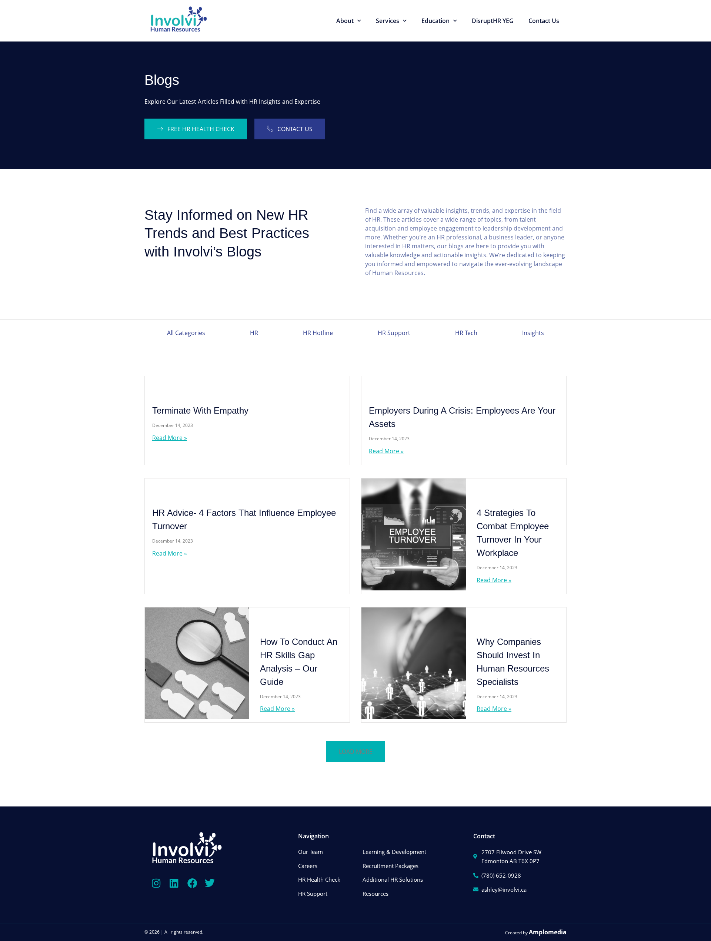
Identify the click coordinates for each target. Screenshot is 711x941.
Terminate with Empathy (200, 410)
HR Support (394, 333)
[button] (355, 751)
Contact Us (543, 21)
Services (387, 21)
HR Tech (466, 333)
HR (254, 333)
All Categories (186, 333)
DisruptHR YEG (493, 21)
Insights (533, 333)
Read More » (169, 438)
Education (435, 21)
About (345, 21)
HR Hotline (318, 333)
